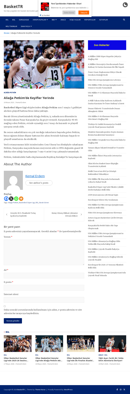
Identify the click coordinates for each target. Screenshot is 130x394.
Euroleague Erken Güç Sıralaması (103, 200)
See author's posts (38, 183)
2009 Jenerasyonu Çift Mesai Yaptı (103, 195)
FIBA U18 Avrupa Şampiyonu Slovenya (105, 213)
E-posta (8, 282)
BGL (13, 20)
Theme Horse (40, 389)
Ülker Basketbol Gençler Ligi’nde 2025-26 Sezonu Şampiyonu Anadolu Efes (15, 360)
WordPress (68, 389)
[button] (125, 4)
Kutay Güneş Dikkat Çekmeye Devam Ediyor (65, 214)
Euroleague (24, 20)
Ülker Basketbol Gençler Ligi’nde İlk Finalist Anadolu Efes (80, 360)
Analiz (63, 20)
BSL (7, 20)
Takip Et (83, 12)
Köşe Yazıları (75, 20)
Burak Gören (44, 202)
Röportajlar (89, 20)
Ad (6, 270)
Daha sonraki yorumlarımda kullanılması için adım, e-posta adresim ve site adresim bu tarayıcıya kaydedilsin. (43, 311)
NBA (53, 20)
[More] (21, 198)
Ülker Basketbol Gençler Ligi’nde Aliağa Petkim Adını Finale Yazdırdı (49, 360)
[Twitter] (124, 389)
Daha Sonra (69, 12)
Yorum (8, 237)
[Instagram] (120, 389)
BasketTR (13, 6)
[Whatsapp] (16, 198)
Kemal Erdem (21, 102)
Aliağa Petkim (10, 92)
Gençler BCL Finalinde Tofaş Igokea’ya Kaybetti (23, 214)
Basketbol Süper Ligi (27, 202)
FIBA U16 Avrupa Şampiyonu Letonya (104, 80)
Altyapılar (103, 20)
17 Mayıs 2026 (9, 364)
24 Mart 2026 (103, 364)
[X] (11, 198)
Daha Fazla (25, 26)
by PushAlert (46, 15)
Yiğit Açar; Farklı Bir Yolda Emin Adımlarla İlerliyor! (111, 359)
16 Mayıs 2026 (40, 364)
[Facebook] (6, 198)
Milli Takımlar (11, 26)
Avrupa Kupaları (39, 20)
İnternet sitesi (11, 294)
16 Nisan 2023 (9, 102)
